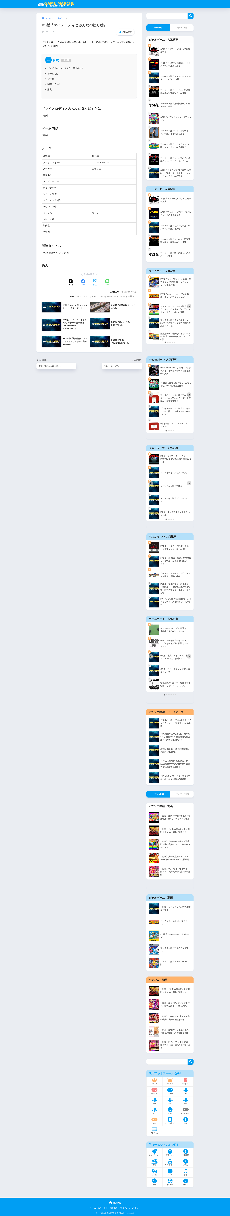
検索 (191, 16)
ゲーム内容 (53, 73)
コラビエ (89, 296)
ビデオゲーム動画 (181, 794)
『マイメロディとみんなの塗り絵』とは (67, 68)
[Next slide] (189, 306)
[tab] (165, 342)
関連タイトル (54, 84)
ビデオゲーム (130, 292)
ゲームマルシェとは (99, 1208)
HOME (116, 1202)
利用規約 (114, 1208)
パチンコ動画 (158, 794)
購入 (50, 89)
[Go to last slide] (151, 306)
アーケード (158, 28)
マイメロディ (121, 296)
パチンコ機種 (181, 28)
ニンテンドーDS (104, 296)
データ (51, 79)
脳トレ (133, 296)
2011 (80, 296)
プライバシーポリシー (130, 1208)
